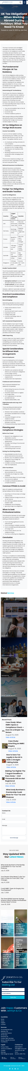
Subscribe (13, 997)
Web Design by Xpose (7, 1054)
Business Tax (4, 1031)
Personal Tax (4, 1036)
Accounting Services (6, 1029)
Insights (3, 1023)
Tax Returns (4, 1042)
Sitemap (3, 1052)
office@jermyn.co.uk (20, 1049)
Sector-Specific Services (8, 1040)
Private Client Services (7, 1038)
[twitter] (12, 1068)
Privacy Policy (5, 1047)
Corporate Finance (6, 1033)
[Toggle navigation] (24, 2)
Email (3, 819)
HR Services (4, 1035)
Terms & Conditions (6, 1049)
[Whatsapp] (18, 1068)
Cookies (3, 1050)
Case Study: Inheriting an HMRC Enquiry (16, 743)
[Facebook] (9, 1068)
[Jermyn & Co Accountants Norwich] (7, 2)
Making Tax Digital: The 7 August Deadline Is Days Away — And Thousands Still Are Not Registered (15, 776)
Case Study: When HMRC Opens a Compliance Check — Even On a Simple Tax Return (15, 727)
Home (2, 1019)
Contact (3, 1024)
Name (3, 813)
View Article (10, 737)
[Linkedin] (15, 1068)
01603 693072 (18, 1047)
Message (4, 825)
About (2, 1021)
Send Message (14, 838)
